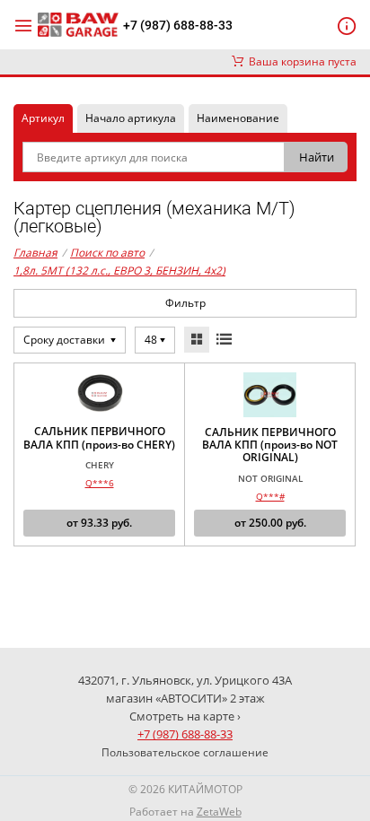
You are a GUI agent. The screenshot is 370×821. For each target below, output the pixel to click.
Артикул (43, 118)
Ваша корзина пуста (300, 61)
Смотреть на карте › (185, 716)
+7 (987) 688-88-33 (178, 25)
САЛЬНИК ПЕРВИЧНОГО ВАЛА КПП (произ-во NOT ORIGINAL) (270, 445)
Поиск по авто (107, 252)
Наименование (238, 118)
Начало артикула (130, 118)
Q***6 (99, 482)
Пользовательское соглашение (185, 752)
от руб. (99, 522)
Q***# (270, 496)
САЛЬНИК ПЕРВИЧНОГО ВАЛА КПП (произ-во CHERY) (99, 438)
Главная (35, 252)
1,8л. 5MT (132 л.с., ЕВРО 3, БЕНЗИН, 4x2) (119, 270)
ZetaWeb (219, 811)
